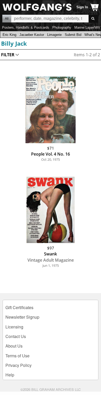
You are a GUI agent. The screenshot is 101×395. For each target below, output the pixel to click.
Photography (61, 27)
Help (9, 375)
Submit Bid (73, 35)
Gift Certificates (19, 307)
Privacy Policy (18, 365)
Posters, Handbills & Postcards (25, 27)
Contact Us (15, 336)
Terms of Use (17, 356)
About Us (14, 346)
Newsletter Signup (22, 317)
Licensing (14, 327)
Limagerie (54, 35)
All (7, 18)
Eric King (9, 35)
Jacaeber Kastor (31, 35)
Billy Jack (14, 43)
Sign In (82, 7)
